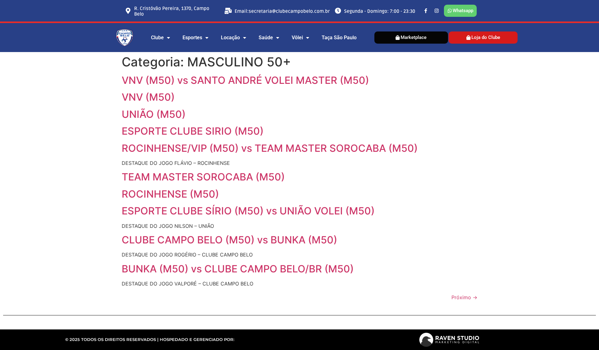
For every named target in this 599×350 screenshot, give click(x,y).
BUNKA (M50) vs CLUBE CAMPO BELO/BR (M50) (238, 269)
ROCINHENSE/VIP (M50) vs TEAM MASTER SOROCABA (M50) (270, 148)
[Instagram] (436, 11)
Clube (157, 38)
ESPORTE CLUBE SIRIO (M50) (193, 131)
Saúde (266, 38)
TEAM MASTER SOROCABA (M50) (203, 177)
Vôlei (297, 38)
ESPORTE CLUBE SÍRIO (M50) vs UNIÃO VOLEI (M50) (248, 211)
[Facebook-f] (426, 11)
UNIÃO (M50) (154, 114)
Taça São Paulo (339, 38)
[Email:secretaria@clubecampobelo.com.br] (228, 11)
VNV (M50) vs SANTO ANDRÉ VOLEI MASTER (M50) (245, 80)
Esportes (192, 38)
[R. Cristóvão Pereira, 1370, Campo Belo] (128, 11)
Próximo (464, 297)
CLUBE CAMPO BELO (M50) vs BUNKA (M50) (229, 240)
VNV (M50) (148, 97)
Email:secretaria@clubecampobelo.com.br (282, 11)
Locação (230, 38)
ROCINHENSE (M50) (170, 194)
